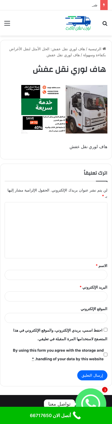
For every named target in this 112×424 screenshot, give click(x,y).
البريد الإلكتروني (93, 287)
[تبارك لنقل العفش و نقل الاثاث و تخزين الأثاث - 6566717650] (77, 23)
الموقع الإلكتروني (94, 308)
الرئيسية (95, 49)
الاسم (101, 265)
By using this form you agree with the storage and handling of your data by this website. (58, 354)
